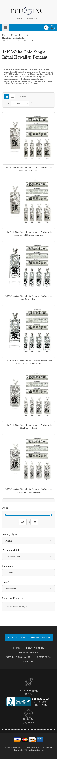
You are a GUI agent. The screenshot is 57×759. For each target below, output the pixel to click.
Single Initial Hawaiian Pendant (13, 38)
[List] (12, 96)
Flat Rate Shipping (29, 690)
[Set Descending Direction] (31, 103)
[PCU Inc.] (29, 10)
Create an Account (33, 18)
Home (4, 35)
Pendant (30, 541)
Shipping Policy (28, 653)
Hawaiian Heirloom (18, 35)
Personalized (30, 588)
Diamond (30, 572)
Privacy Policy (35, 648)
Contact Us (44, 657)
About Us (28, 662)
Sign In (19, 18)
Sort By (7, 103)
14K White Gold (30, 556)
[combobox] (46, 27)
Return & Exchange (18, 657)
